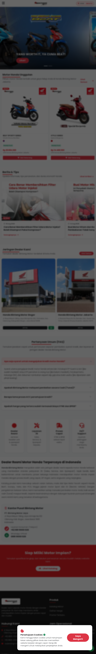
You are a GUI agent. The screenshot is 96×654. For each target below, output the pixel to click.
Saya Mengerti (78, 637)
